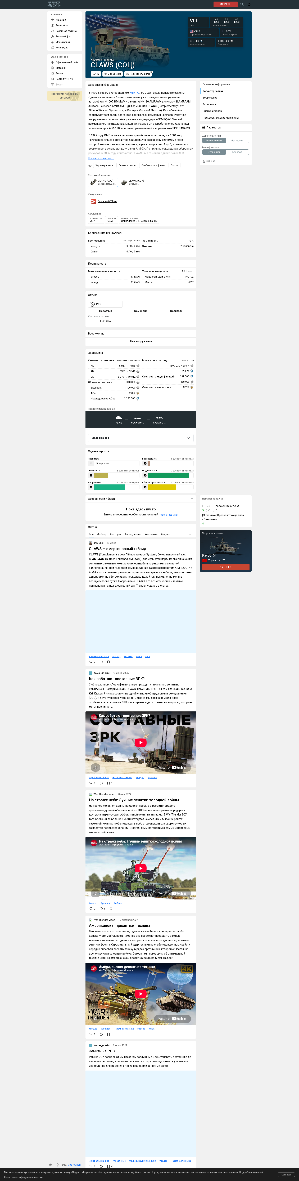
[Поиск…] (242, 4)
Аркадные (237, 140)
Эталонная (214, 152)
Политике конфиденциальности (23, 1177)
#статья (128, 656)
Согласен (286, 1174)
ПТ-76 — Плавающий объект (220, 506)
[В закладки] (108, 662)
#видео (140, 777)
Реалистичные (214, 140)
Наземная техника (99, 656)
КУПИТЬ (226, 567)
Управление (119, 1160)
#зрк (147, 656)
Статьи (174, 165)
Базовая (237, 152)
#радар (163, 1160)
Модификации (100, 437)
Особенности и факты (153, 165)
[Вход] (249, 4)
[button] (50, 1165)
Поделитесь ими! (168, 514)
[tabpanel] (141, 341)
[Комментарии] (101, 662)
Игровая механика (99, 777)
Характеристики (104, 165)
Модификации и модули (142, 1160)
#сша (139, 656)
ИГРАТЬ (225, 4)
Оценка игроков (127, 165)
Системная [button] (74, 1164)
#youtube (152, 777)
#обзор (116, 656)
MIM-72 (134, 92)
